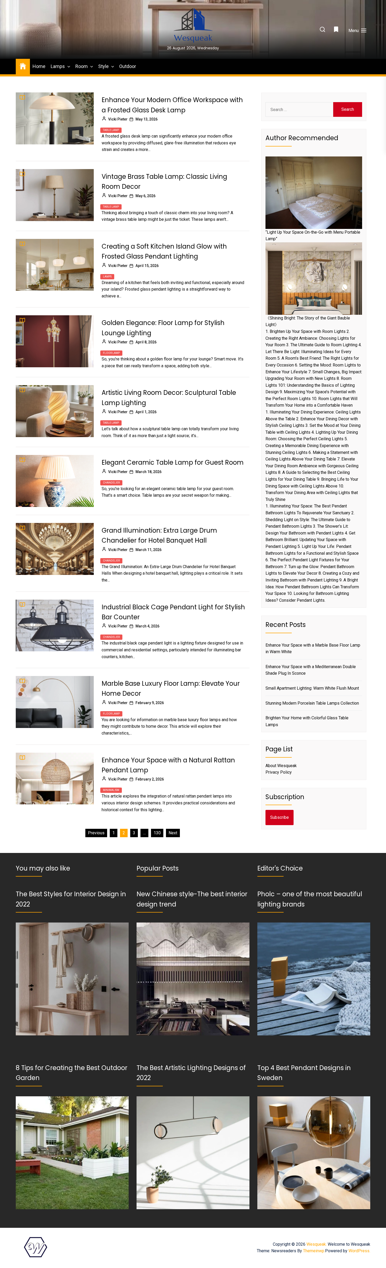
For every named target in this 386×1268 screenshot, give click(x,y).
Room (81, 66)
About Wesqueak (281, 765)
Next (173, 832)
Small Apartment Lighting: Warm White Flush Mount (312, 688)
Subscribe (279, 817)
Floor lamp (111, 353)
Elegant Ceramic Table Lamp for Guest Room (173, 462)
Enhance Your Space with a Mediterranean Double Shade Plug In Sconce (310, 670)
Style (103, 66)
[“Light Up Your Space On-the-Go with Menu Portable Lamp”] (313, 192)
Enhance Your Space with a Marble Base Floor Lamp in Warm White (312, 648)
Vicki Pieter (118, 119)
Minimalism (111, 790)
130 (157, 832)
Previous (96, 832)
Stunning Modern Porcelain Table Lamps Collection (312, 703)
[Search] (322, 29)
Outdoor (127, 66)
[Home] (23, 66)
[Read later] (336, 30)
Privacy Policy (278, 772)
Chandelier (111, 482)
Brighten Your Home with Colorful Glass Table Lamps (306, 721)
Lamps (58, 66)
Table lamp (111, 130)
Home (39, 66)
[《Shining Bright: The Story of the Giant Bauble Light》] (313, 278)
